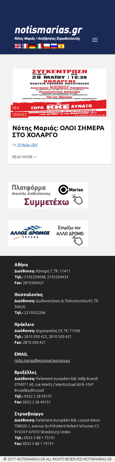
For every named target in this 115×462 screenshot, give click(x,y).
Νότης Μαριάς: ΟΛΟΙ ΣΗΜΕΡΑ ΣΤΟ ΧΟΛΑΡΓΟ (58, 131)
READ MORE (23, 157)
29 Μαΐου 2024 (27, 145)
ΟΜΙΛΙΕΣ (19, 115)
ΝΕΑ (15, 108)
